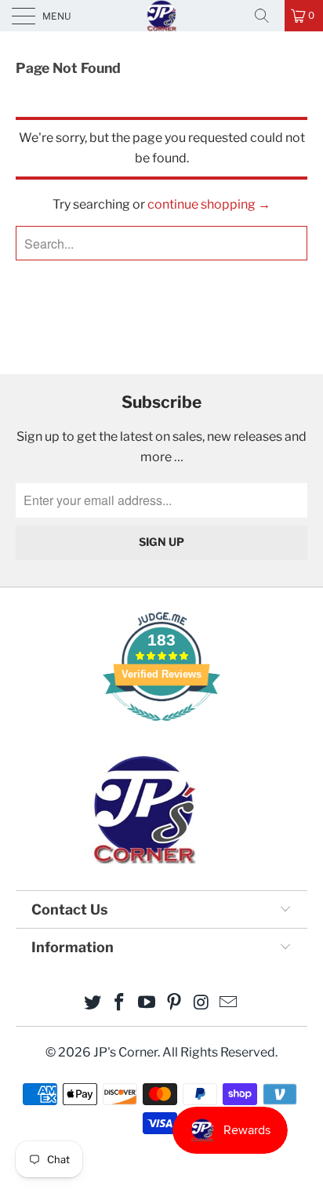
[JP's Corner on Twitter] (92, 1003)
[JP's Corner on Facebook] (120, 1003)
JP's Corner (161, 15)
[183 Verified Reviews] (161, 729)
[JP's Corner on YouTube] (147, 1003)
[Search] (267, 16)
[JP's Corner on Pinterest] (175, 1003)
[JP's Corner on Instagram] (201, 1003)
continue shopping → (208, 204)
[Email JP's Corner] (229, 1003)
